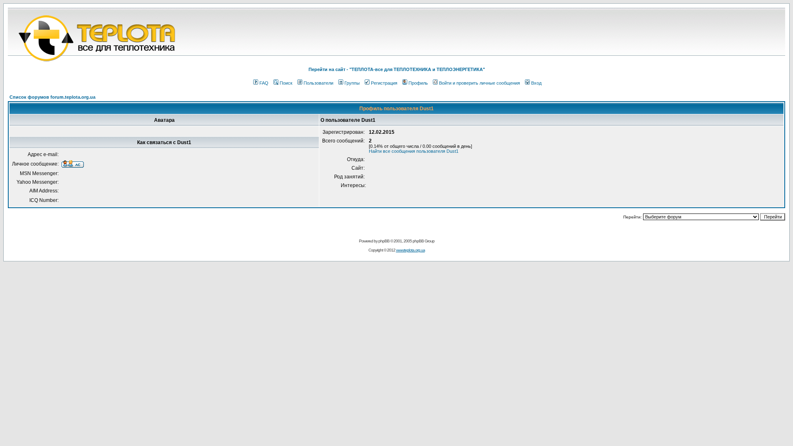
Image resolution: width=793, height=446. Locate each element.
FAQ (263, 83)
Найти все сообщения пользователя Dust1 (413, 151)
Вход (536, 83)
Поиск (286, 83)
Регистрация (384, 83)
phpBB (383, 241)
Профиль (418, 83)
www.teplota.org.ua (410, 250)
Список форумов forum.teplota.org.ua (52, 97)
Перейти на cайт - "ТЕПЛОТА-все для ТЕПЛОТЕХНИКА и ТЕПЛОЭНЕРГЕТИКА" (397, 69)
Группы (352, 83)
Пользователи (318, 83)
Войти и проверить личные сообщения (479, 83)
